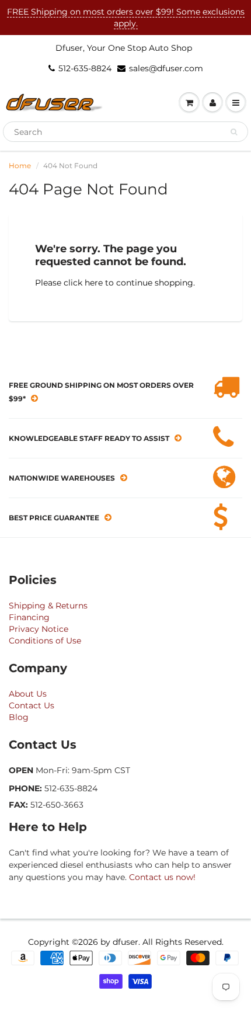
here (94, 282)
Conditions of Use (45, 640)
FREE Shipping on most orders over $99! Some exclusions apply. (126, 17)
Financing (29, 617)
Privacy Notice (38, 629)
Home (20, 165)
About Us (28, 693)
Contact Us (31, 705)
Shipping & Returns (48, 605)
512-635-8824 (84, 68)
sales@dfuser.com (166, 68)
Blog (19, 717)
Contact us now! (162, 877)
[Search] (234, 132)
